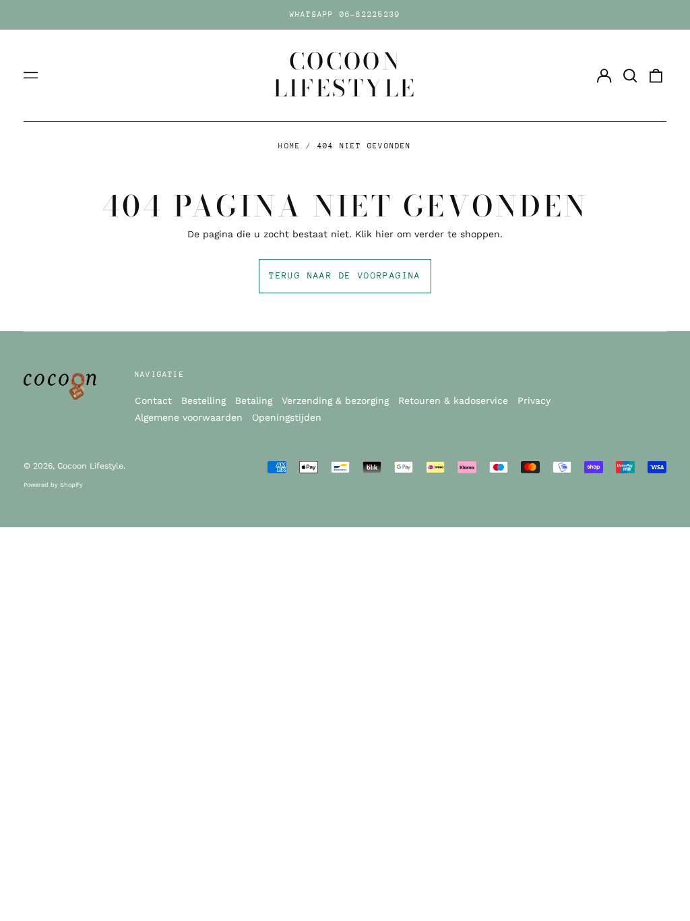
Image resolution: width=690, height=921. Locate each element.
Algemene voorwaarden (189, 417)
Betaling (253, 400)
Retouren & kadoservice (453, 400)
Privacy (534, 400)
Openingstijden (286, 417)
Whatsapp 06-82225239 (345, 14)
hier (384, 234)
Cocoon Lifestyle (345, 75)
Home (289, 146)
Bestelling (203, 400)
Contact (153, 400)
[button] (630, 75)
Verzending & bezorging (335, 400)
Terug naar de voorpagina (345, 275)
